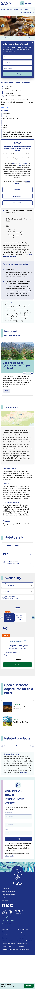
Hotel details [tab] (26, 38)
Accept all (17, 189)
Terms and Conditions (7, 940)
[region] (17, 173)
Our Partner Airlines (23, 929)
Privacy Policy (21, 938)
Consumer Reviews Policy (8, 943)
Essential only (17, 196)
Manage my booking (22, 3)
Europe (16, 9)
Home (3, 9)
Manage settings (17, 203)
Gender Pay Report (23, 943)
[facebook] (3, 906)
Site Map (20, 932)
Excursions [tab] (12, 38)
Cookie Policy (5, 934)
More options (27, 12)
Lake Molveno (28, 9)
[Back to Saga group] (6, 3)
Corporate (4, 938)
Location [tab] (19, 38)
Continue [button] (28, 985)
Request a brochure (8, 895)
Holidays (9, 9)
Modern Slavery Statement (25, 940)
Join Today (17, 74)
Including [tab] (4, 38)
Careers (4, 932)
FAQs (3, 898)
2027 (17, 608)
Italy (21, 9)
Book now (17, 664)
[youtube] (11, 906)
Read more (4, 107)
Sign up (20, 839)
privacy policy (9, 856)
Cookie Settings (22, 935)
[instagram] (7, 906)
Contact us (5, 888)
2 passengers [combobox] (10, 585)
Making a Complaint (7, 946)
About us (5, 901)
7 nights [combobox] (8, 592)
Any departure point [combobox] (11, 598)
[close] (33, 42)
